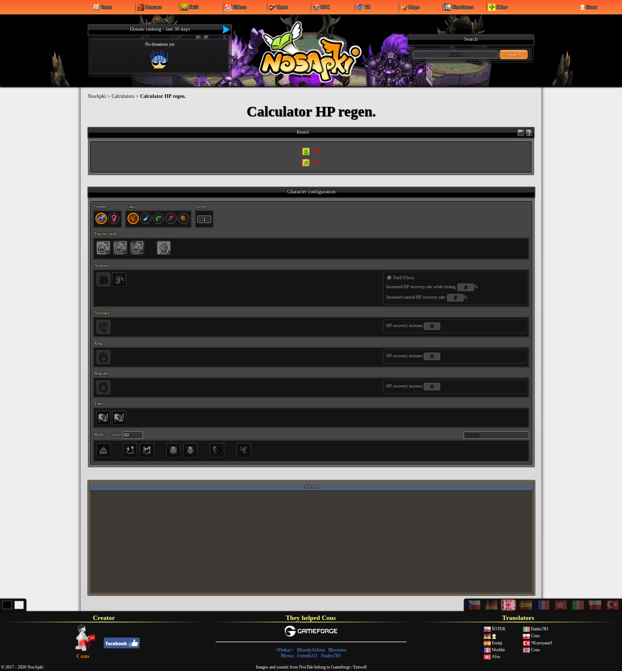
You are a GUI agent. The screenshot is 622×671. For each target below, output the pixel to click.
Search (513, 54)
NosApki (97, 96)
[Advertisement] (311, 541)
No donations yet (159, 44)
